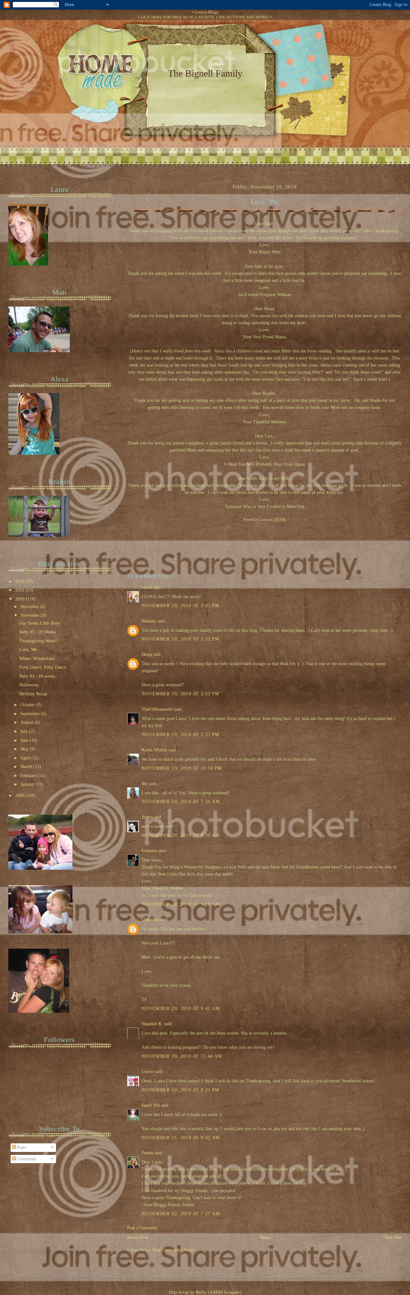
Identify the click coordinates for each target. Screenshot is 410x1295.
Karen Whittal (154, 750)
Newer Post (137, 1237)
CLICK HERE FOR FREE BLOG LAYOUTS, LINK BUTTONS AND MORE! (203, 17)
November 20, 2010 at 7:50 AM (181, 801)
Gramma (149, 850)
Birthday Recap (33, 693)
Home (265, 1237)
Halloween (28, 684)
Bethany (149, 621)
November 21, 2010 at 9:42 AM (181, 1137)
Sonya (147, 817)
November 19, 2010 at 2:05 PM (180, 605)
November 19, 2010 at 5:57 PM (180, 734)
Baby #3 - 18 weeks (37, 676)
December (30, 606)
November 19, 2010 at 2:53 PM (180, 693)
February (29, 775)
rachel (147, 587)
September (30, 713)
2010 (20, 599)
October (28, 704)
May (25, 749)
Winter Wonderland (36, 658)
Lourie (148, 1071)
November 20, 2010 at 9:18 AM (181, 904)
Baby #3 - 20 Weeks (37, 632)
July (24, 731)
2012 (20, 581)
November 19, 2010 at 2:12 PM (180, 639)
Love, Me (264, 201)
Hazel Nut (151, 1105)
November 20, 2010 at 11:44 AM (182, 1056)
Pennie (148, 1152)
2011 (20, 590)
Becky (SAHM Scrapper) (219, 1292)
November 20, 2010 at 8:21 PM (180, 1090)
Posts (21, 1147)
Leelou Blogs (206, 12)
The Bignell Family (205, 73)
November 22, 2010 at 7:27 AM (181, 1213)
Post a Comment (142, 1227)
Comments (26, 1158)
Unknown (150, 919)
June (25, 740)
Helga (147, 654)
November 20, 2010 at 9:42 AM (181, 1008)
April (25, 758)
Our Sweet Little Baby (39, 623)
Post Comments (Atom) (173, 1250)
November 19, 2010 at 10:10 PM (182, 768)
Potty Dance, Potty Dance (42, 667)
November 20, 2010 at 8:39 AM (181, 835)
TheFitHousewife (157, 709)
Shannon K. (152, 1023)
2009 (20, 795)
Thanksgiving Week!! (38, 641)
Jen (144, 783)
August (27, 722)
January (28, 784)
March (26, 766)
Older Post (392, 1237)
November (30, 615)
